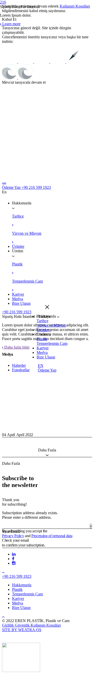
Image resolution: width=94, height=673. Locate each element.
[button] (47, 307)
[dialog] (47, 336)
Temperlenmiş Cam (52, 343)
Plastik (42, 339)
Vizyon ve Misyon (51, 325)
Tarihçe (42, 321)
